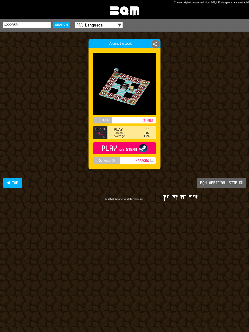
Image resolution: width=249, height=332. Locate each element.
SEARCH (61, 24)
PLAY (119, 148)
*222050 (142, 161)
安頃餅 (148, 120)
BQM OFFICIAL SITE (219, 182)
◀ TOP (12, 182)
